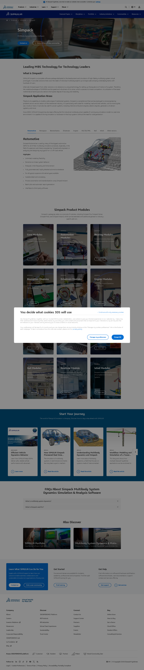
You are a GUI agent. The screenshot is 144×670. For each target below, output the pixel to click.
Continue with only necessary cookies (111, 312)
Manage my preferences (98, 337)
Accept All (117, 337)
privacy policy (77, 329)
